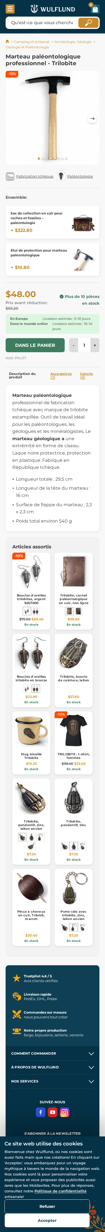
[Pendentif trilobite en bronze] (31, 846)
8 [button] (66, 159)
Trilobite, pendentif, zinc (73, 823)
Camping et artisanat (32, 42)
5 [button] (54, 159)
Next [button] (92, 118)
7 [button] (62, 159)
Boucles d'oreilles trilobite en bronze (31, 678)
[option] (52, 118)
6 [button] (58, 159)
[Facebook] (40, 1112)
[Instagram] (64, 1112)
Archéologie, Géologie (73, 42)
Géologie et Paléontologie (27, 47)
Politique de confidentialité (60, 1191)
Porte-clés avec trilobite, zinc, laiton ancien (73, 915)
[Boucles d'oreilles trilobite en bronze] (36, 611)
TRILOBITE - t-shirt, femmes (74, 756)
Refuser (47, 1206)
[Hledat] (88, 23)
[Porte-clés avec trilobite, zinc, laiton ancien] (40, 837)
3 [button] (47, 159)
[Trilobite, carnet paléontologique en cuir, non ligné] (69, 611)
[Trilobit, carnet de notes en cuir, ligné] (78, 611)
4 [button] (51, 159)
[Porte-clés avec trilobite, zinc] (82, 846)
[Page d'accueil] (8, 42)
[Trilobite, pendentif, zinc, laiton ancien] (22, 837)
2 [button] (43, 159)
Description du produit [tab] (22, 375)
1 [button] (39, 159)
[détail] (83, 222)
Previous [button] (12, 118)
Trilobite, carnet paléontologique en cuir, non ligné (73, 599)
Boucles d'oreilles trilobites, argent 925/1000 (31, 599)
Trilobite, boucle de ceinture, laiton (73, 678)
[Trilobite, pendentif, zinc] (31, 837)
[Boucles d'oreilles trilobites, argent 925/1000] (27, 611)
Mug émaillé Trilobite (31, 756)
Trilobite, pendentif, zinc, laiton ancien (31, 825)
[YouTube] (52, 1112)
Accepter (47, 1220)
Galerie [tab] (86, 376)
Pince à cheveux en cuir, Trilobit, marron (31, 915)
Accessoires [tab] (61, 376)
